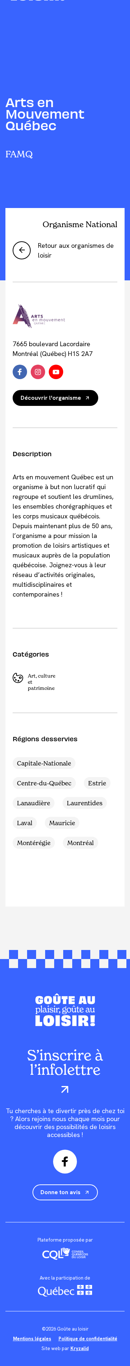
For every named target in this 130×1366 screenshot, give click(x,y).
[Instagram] (38, 372)
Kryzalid (79, 1348)
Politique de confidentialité (87, 1339)
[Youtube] (56, 372)
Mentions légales (32, 1339)
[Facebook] (20, 372)
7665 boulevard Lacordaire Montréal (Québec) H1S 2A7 (52, 349)
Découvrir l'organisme (51, 398)
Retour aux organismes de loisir (76, 250)
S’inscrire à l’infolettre (65, 1063)
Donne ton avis (60, 1192)
